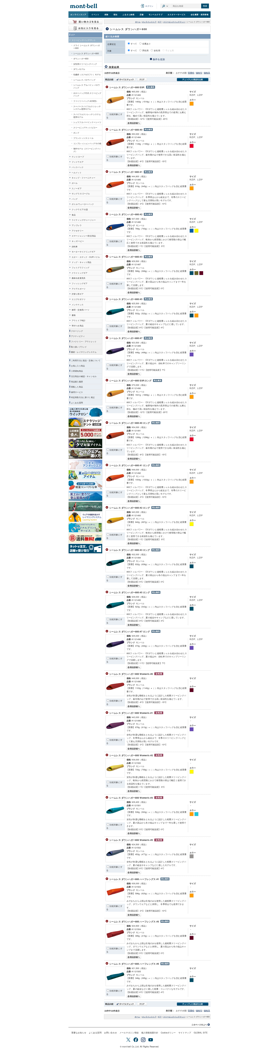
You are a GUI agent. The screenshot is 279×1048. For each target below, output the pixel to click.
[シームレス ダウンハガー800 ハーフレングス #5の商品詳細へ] (115, 985)
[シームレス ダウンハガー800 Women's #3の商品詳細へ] (115, 819)
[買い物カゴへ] (85, 21)
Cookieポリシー (168, 1032)
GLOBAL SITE (201, 1032)
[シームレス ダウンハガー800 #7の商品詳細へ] (115, 359)
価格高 (207, 72)
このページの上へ (201, 1024)
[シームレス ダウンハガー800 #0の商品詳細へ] (115, 151)
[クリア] (142, 79)
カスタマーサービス (177, 14)
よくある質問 (95, 1032)
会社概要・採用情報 (200, 14)
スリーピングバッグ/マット (174, 22)
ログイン (149, 6)
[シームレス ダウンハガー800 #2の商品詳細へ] (115, 235)
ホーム (137, 22)
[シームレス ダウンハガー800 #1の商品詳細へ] (115, 193)
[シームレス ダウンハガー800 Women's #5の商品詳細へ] (115, 861)
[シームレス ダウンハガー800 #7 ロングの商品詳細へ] (115, 652)
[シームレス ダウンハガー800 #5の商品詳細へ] (115, 320)
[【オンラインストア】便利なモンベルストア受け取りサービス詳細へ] (85, 548)
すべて (134, 43)
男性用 (145, 50)
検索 (205, 6)
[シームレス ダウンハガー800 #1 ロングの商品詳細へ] (115, 486)
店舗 (142, 14)
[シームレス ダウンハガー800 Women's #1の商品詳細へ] (115, 734)
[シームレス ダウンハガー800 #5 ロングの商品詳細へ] (115, 613)
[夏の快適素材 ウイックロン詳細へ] (85, 412)
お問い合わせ (110, 1032)
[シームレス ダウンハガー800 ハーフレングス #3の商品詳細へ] (115, 942)
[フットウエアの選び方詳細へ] (85, 454)
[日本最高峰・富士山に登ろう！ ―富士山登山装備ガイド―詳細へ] (85, 496)
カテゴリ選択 (165, 6)
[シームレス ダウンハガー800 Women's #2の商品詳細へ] (115, 776)
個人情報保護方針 (149, 1032)
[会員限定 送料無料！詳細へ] (85, 538)
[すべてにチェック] (125, 79)
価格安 (199, 72)
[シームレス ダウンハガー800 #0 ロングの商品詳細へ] (115, 444)
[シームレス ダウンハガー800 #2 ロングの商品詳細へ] (115, 529)
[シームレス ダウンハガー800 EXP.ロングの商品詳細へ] (115, 402)
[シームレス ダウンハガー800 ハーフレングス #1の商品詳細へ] (115, 900)
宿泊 (116, 14)
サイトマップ (184, 1032)
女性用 (157, 50)
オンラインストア (78, 14)
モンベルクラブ (156, 14)
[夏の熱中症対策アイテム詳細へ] (85, 475)
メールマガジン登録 (129, 1032)
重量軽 (191, 72)
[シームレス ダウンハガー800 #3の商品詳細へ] (115, 278)
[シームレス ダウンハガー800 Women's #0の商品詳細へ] (115, 695)
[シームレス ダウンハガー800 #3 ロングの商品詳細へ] (115, 571)
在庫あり (146, 43)
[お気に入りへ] (85, 28)
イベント (95, 14)
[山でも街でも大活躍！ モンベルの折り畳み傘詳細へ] (85, 485)
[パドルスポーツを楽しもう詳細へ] (85, 506)
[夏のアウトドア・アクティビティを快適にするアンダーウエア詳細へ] (85, 464)
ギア (159, 22)
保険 (106, 14)
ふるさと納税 (128, 14)
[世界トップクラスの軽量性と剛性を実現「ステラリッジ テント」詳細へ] (85, 422)
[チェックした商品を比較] (192, 79)
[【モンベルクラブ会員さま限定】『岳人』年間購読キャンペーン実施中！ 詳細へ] (85, 433)
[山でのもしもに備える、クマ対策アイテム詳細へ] (85, 443)
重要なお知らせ (78, 1032)
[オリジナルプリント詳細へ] (85, 527)
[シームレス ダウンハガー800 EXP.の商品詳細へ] (115, 108)
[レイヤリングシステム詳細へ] (85, 517)
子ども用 (169, 50)
